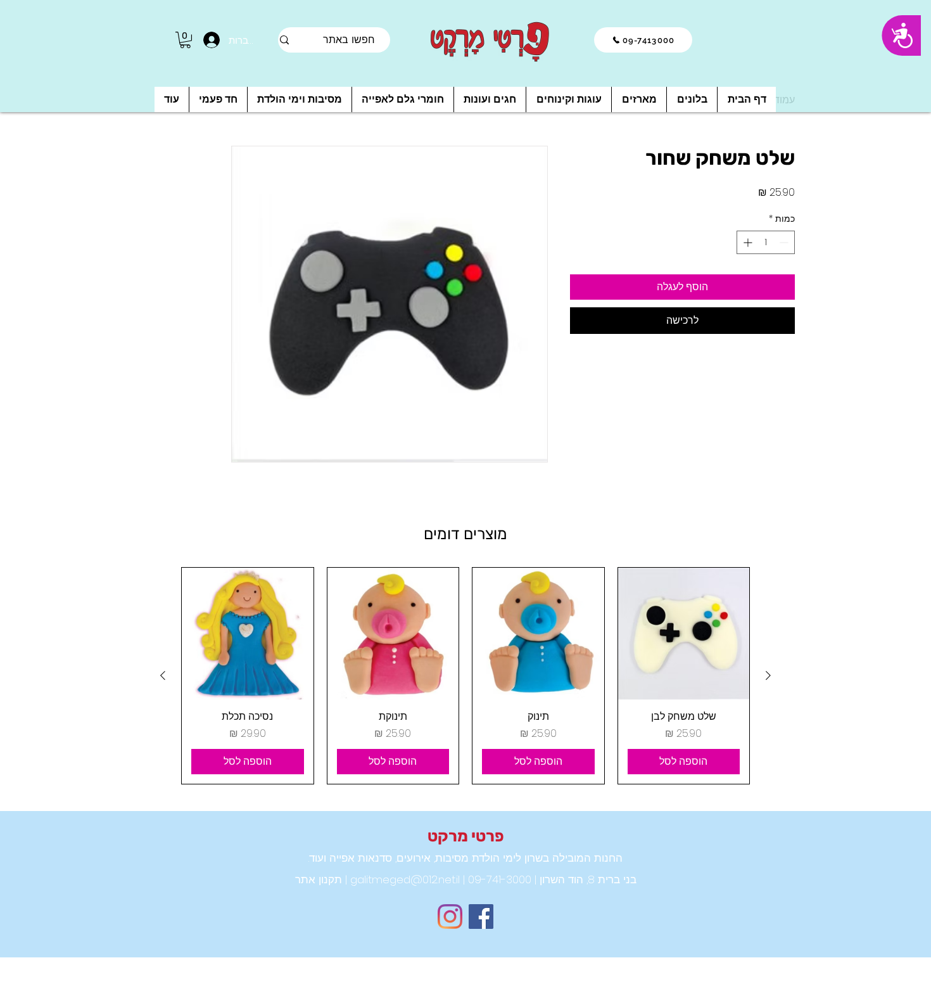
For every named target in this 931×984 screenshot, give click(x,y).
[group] (465, 675)
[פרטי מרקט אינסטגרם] (450, 916)
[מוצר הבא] (162, 675)
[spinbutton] (765, 242)
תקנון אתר (318, 879)
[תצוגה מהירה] (684, 634)
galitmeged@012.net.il (403, 879)
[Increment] (746, 242)
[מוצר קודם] (768, 675)
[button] (185, 40)
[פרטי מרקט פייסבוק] (481, 916)
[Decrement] (785, 242)
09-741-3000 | (495, 879)
